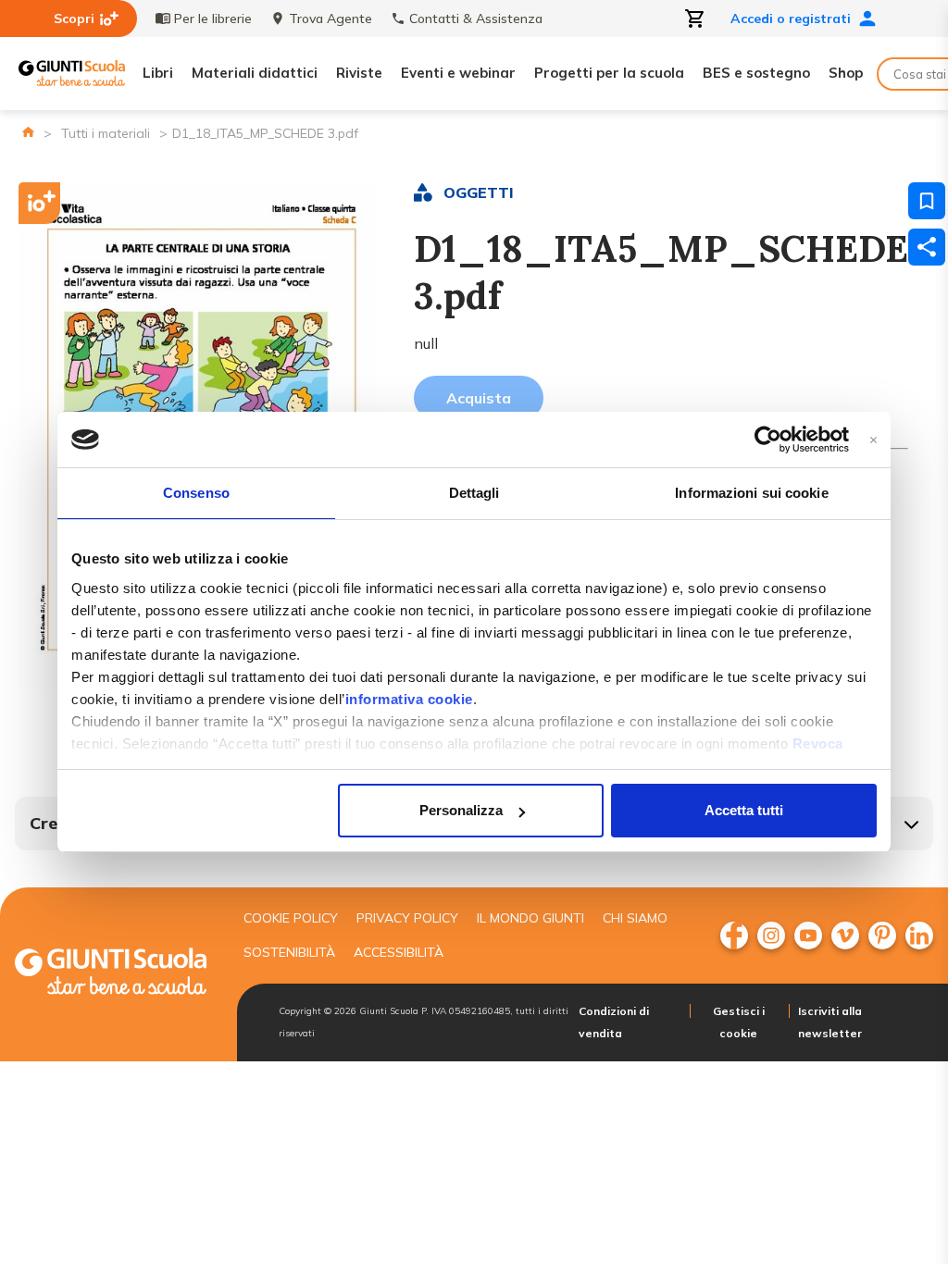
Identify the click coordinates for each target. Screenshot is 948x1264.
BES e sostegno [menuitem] (756, 72)
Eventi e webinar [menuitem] (458, 72)
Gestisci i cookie (739, 1022)
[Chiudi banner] (873, 440)
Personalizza (461, 810)
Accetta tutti (744, 810)
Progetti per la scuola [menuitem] (609, 72)
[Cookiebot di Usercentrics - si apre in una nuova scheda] (768, 439)
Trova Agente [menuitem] (330, 18)
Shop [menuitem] (846, 72)
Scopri (74, 18)
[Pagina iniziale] (28, 132)
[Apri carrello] (695, 18)
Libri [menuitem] (158, 72)
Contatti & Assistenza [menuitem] (476, 18)
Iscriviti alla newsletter (830, 1022)
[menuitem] (734, 935)
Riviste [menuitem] (359, 72)
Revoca (817, 743)
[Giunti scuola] (110, 974)
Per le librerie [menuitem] (213, 18)
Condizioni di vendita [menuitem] (614, 1022)
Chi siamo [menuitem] (635, 918)
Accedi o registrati (790, 18)
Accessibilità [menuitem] (398, 952)
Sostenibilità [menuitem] (289, 952)
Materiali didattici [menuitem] (255, 72)
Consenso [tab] (196, 493)
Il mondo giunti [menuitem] (530, 918)
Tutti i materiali (105, 133)
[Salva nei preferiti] (926, 200)
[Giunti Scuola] (72, 73)
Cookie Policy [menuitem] (290, 918)
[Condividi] (926, 247)
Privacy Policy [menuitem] (407, 918)
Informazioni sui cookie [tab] (751, 493)
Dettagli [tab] (474, 493)
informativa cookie (409, 699)
